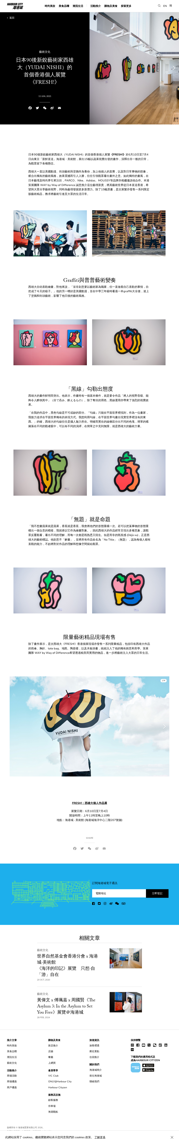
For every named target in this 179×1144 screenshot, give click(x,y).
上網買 (52, 1063)
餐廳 (50, 1057)
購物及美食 (110, 6)
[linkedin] (165, 1045)
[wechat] (117, 904)
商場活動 (12, 1075)
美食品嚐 (64, 6)
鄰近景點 (94, 1051)
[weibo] (111, 904)
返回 (11, 17)
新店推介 (53, 1045)
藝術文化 (42, 950)
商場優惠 (12, 1081)
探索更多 (126, 6)
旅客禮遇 (94, 1045)
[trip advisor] (123, 904)
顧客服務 (53, 1100)
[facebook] (93, 904)
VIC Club (53, 1075)
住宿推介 (94, 1057)
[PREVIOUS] (16, 726)
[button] (159, 6)
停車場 (52, 1106)
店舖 (50, 1051)
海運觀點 (53, 1112)
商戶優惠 (12, 1087)
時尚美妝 (50, 6)
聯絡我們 (94, 1081)
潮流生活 (78, 6)
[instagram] (105, 904)
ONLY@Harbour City (59, 1081)
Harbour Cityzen (57, 1087)
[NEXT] (162, 726)
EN (165, 6)
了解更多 (100, 1137)
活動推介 (95, 6)
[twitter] (99, 904)
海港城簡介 (96, 1070)
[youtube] (143, 1045)
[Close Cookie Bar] (172, 1137)
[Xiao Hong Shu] (132, 1049)
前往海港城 (96, 1075)
